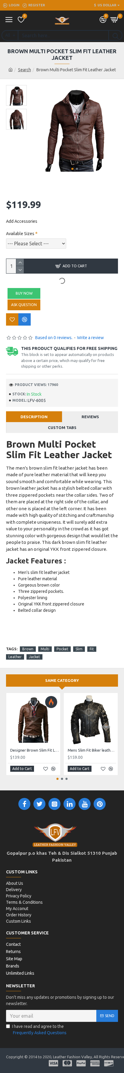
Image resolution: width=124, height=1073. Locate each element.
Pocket (62, 649)
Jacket (34, 657)
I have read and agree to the (39, 1029)
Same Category (62, 680)
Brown (27, 649)
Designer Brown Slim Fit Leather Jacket (34, 750)
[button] (72, 169)
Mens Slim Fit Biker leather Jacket (92, 750)
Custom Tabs (62, 427)
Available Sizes (20, 233)
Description (34, 417)
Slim (79, 649)
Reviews (90, 417)
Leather (15, 657)
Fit (92, 649)
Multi (45, 649)
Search (24, 69)
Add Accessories (21, 221)
